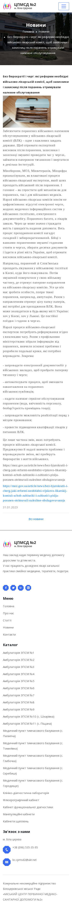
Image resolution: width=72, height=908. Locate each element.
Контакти (9, 634)
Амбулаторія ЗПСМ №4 (18, 674)
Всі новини (36, 519)
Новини (44, 31)
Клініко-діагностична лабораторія (26, 793)
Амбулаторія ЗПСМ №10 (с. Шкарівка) (28, 716)
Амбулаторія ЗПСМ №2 (18, 660)
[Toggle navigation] (63, 6)
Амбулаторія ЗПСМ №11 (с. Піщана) (27, 723)
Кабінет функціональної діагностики (28, 807)
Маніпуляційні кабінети (19, 814)
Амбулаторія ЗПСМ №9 (18, 709)
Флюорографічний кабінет (21, 800)
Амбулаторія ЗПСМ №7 (18, 695)
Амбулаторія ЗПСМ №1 (18, 653)
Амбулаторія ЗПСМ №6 (18, 688)
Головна (28, 31)
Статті (7, 620)
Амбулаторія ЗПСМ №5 (18, 681)
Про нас (8, 613)
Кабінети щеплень (16, 821)
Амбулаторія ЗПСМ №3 (18, 667)
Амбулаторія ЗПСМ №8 (18, 702)
